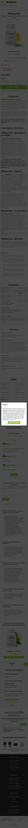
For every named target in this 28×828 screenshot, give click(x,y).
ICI (18, 418)
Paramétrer (12, 419)
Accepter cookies (14, 422)
